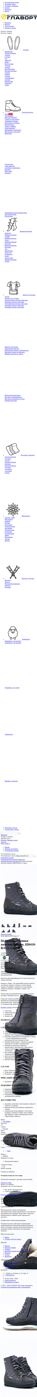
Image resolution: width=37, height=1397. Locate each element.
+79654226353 (9, 1275)
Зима (8, 1151)
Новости (8, 1253)
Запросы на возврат (11, 849)
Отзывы (7, 1249)
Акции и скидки (10, 28)
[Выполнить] (35, 856)
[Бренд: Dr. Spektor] (5, 961)
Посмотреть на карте (12, 1282)
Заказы (7, 847)
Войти (7, 11)
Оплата (7, 8)
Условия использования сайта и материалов (15, 1287)
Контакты (8, 9)
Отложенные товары (12, 850)
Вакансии (8, 1256)
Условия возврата (10, 1266)
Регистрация (9, 858)
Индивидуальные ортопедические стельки (19, 1251)
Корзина (3, 840)
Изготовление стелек (12, 2)
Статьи (7, 1255)
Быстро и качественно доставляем (12, 1194)
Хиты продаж (9, 26)
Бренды (7, 24)
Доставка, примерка (11, 6)
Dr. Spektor (6, 1121)
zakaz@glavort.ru (10, 1280)
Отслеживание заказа (8, 856)
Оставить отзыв (10, 4)
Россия (5, 1129)
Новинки (8, 23)
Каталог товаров (10, 1247)
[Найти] (20, 833)
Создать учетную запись (13, 1239)
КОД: (2, 936)
